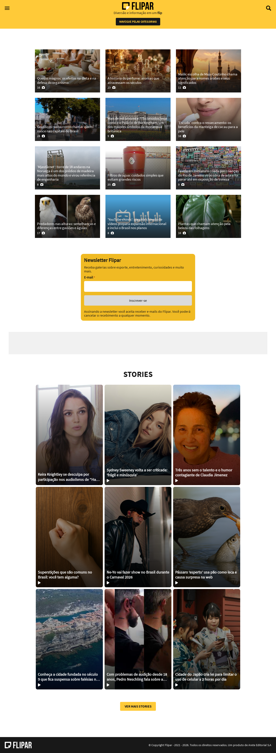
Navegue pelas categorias (138, 21)
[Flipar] (18, 745)
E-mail (89, 277)
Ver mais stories (138, 706)
